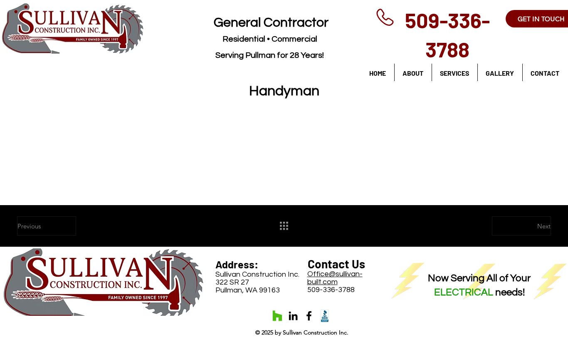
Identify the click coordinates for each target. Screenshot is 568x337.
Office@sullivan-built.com (335, 278)
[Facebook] (309, 316)
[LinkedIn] (293, 316)
